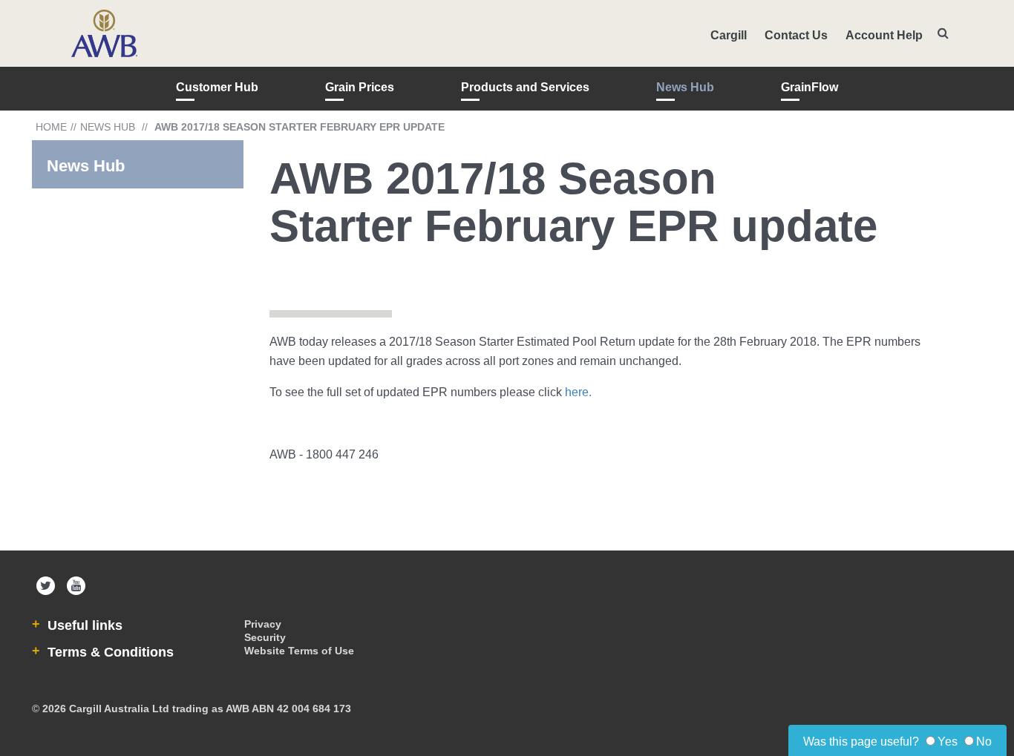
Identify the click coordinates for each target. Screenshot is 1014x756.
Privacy (262, 624)
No (984, 741)
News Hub (685, 87)
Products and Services (525, 87)
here (577, 392)
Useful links (83, 625)
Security (265, 637)
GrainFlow (809, 87)
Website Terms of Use (299, 651)
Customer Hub (217, 87)
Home (51, 127)
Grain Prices (359, 87)
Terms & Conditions (109, 652)
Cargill (728, 35)
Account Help (884, 35)
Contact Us (796, 35)
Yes (948, 741)
